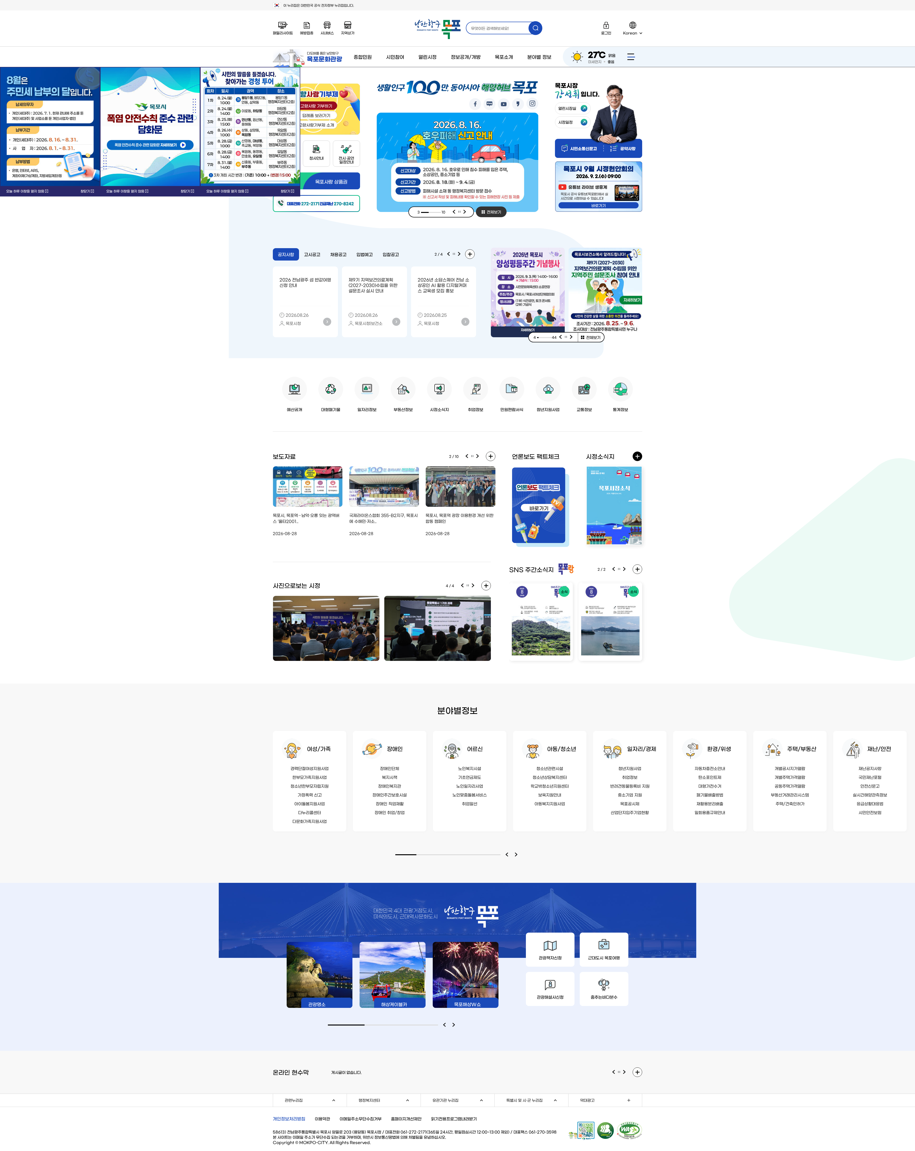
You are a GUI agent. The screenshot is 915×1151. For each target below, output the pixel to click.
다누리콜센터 (309, 812)
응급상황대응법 (870, 803)
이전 (453, 212)
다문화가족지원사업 (309, 821)
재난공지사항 (870, 768)
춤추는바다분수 (604, 997)
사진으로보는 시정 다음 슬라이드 (473, 585)
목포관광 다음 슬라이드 (454, 1025)
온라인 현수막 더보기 (637, 1072)
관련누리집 (316, 1099)
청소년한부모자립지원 (309, 786)
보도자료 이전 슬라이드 (466, 456)
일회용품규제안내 (710, 812)
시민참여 (395, 56)
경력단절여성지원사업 (309, 768)
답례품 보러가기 (316, 115)
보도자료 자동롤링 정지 (472, 456)
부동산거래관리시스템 (790, 795)
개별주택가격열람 (790, 777)
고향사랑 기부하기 (316, 106)
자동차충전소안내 (710, 768)
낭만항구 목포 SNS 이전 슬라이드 (613, 569)
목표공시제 (629, 803)
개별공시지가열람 (790, 768)
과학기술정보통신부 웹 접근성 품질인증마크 (629, 1130)
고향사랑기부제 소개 (316, 125)
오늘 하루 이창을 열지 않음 (25, 191)
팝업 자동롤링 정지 (566, 337)
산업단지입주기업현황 (630, 812)
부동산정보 (403, 409)
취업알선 (469, 803)
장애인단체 (389, 768)
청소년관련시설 (549, 768)
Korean (630, 33)
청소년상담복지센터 (550, 777)
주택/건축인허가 (790, 803)
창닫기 (85, 191)
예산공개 (294, 409)
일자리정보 (366, 409)
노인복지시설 (469, 768)
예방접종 (306, 33)
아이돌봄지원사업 (309, 803)
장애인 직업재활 (390, 803)
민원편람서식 (511, 409)
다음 (464, 212)
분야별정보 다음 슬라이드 (517, 854)
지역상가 (347, 33)
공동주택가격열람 (790, 786)
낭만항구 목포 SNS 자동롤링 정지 (619, 569)
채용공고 (338, 254)
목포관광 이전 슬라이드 (445, 1025)
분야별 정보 (539, 56)
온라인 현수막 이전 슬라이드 (613, 1072)
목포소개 (504, 56)
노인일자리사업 (469, 786)
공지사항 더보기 (470, 254)
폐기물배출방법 (709, 795)
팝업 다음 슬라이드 (571, 337)
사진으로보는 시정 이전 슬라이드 (462, 585)
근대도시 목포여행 (604, 957)
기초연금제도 (469, 777)
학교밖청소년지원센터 (550, 786)
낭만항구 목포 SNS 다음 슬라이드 (624, 569)
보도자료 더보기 (490, 456)
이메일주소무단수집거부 (360, 1118)
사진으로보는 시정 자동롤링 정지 (467, 585)
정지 (459, 212)
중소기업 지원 (630, 795)
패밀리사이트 (283, 33)
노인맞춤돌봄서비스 (469, 795)
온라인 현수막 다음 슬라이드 (624, 1072)
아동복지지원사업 (549, 803)
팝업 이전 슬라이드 (560, 337)
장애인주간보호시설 (389, 795)
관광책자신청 (550, 957)
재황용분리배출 (709, 803)
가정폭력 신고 (310, 795)
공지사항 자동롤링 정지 (454, 254)
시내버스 (327, 33)
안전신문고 (869, 786)
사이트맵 (631, 57)
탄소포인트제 (709, 777)
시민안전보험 (870, 812)
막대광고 (587, 1100)
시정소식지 (439, 409)
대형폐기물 (330, 409)
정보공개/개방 (466, 56)
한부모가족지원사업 (309, 777)
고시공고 (312, 254)
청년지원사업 (548, 409)
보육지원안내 (549, 795)
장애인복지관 (389, 786)
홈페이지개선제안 (406, 1118)
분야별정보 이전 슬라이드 (507, 854)
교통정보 (584, 409)
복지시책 (389, 777)
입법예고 (364, 254)
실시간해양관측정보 (870, 795)
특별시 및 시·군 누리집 (537, 1099)
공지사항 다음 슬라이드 (459, 254)
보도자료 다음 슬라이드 (477, 456)
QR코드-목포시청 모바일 (582, 1131)
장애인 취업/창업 (390, 812)
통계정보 (620, 409)
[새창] (150, 126)
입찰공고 (391, 254)
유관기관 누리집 (463, 1099)
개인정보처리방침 (289, 1118)
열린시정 (427, 56)
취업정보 (475, 409)
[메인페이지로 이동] (438, 29)
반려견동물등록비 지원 (630, 786)
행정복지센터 (390, 1099)
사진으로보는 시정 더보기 (486, 585)
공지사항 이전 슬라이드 (448, 254)
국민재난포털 (870, 777)
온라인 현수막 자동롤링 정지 (619, 1072)
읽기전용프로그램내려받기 (454, 1118)
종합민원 (363, 56)
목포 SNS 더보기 (637, 569)
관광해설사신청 (550, 997)
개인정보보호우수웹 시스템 (605, 1130)
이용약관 (322, 1118)
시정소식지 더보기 (637, 456)
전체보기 (494, 212)
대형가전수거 (709, 786)
